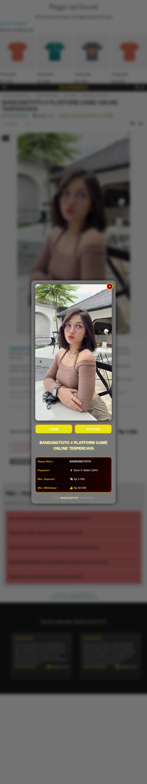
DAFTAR (93, 429)
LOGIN (54, 429)
